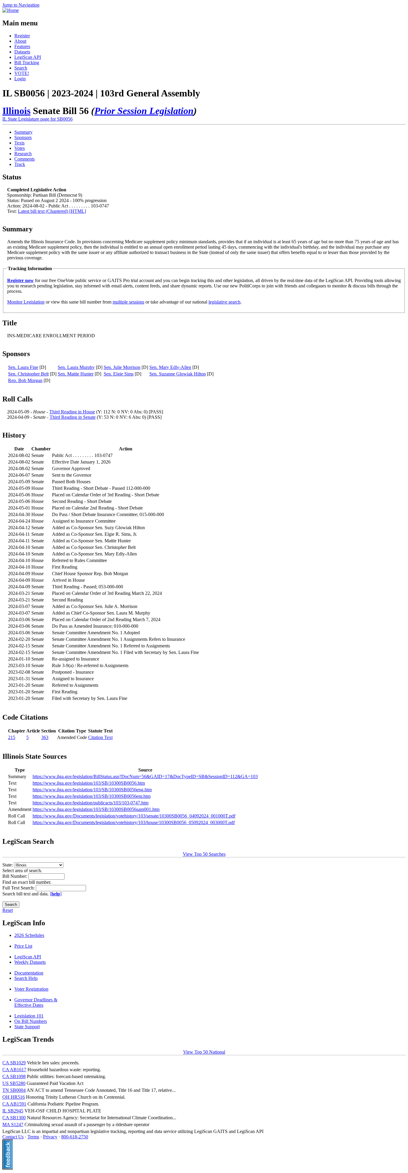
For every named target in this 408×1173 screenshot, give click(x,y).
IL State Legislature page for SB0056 (37, 118)
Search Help (26, 978)
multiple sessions (128, 301)
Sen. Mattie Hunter (75, 373)
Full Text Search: (19, 887)
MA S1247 (12, 1124)
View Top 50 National (204, 1052)
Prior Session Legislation (144, 110)
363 (44, 737)
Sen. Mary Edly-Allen (170, 367)
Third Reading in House (72, 411)
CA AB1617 (14, 1069)
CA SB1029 (14, 1062)
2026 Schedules (29, 935)
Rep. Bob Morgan (25, 380)
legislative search (224, 301)
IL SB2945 (12, 1110)
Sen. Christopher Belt (28, 373)
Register (22, 35)
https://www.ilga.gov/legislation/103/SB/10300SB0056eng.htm (92, 789)
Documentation (28, 972)
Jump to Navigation (20, 4)
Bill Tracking (26, 62)
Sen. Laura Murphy (76, 367)
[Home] (10, 10)
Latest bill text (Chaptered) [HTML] (52, 211)
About (20, 41)
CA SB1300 (14, 1117)
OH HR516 (13, 1097)
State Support (27, 1026)
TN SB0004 (14, 1090)
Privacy (50, 1136)
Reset (7, 910)
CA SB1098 (14, 1076)
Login (20, 78)
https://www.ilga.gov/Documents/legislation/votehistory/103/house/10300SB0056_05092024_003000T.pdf (134, 822)
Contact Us (13, 1136)
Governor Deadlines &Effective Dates (35, 1002)
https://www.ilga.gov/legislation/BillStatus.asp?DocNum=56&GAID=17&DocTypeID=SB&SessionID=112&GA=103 (145, 776)
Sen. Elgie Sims (119, 373)
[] (56, 893)
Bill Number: (15, 876)
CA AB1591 (14, 1103)
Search (20, 67)
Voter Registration (31, 989)
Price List (23, 946)
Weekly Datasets (30, 962)
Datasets (22, 51)
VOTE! (21, 73)
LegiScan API (27, 57)
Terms (33, 1136)
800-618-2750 (74, 1136)
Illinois (16, 110)
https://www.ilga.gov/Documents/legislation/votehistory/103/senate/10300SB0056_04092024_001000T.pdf (134, 815)
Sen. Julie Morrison (122, 367)
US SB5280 (13, 1083)
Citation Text (100, 737)
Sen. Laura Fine (23, 367)
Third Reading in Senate (73, 417)
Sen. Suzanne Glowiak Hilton (177, 373)
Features (22, 46)
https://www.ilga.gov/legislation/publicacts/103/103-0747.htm (90, 802)
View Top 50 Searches (204, 854)
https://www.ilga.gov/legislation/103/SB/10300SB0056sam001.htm (96, 809)
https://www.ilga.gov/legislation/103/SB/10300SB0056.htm (89, 783)
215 (11, 737)
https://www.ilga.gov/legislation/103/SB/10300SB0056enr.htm (92, 796)
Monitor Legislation (26, 301)
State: (8, 864)
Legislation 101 (29, 1015)
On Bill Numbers (30, 1021)
